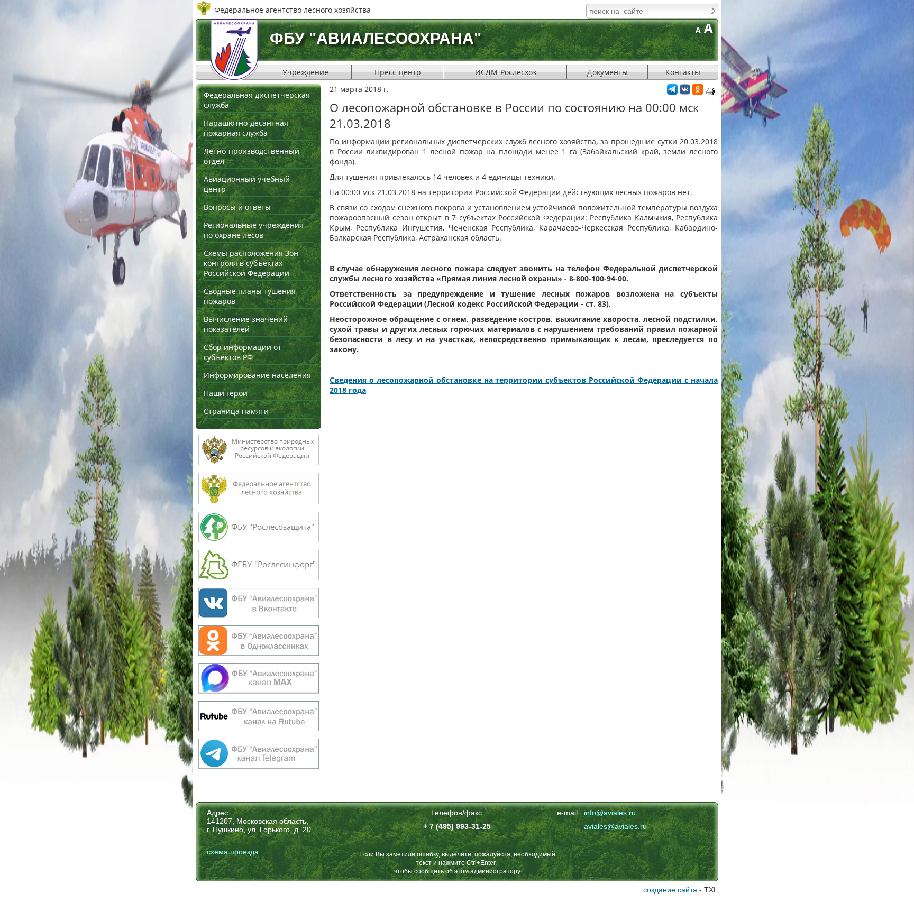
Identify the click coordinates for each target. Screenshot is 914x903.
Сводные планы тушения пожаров (250, 296)
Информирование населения (257, 375)
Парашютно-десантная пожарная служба (246, 128)
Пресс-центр (397, 72)
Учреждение (305, 72)
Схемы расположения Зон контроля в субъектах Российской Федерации (251, 263)
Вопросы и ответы (237, 207)
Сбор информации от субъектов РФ (242, 352)
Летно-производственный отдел (251, 156)
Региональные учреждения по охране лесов (254, 230)
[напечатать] (710, 91)
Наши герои (226, 393)
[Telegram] (672, 92)
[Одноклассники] (697, 92)
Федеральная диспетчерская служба (257, 100)
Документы (607, 72)
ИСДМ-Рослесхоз (505, 72)
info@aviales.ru (610, 812)
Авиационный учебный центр (247, 184)
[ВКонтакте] (685, 92)
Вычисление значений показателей (246, 324)
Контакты (682, 72)
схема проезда (233, 851)
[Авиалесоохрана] (234, 49)
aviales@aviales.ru (615, 826)
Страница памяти (236, 411)
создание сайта (670, 890)
